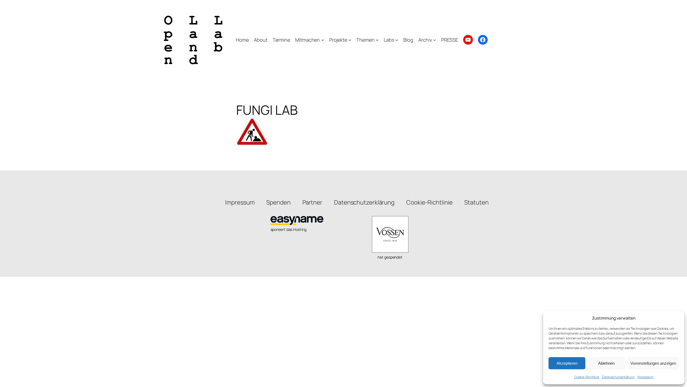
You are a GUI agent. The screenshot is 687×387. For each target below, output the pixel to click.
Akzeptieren (567, 363)
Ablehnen (606, 363)
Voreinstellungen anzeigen (653, 363)
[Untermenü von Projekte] (349, 39)
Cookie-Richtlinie (586, 377)
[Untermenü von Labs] (396, 39)
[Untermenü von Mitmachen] (322, 39)
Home (242, 40)
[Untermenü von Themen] (377, 39)
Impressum (645, 377)
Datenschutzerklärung (618, 377)
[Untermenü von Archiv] (434, 39)
